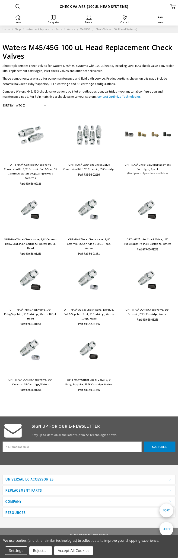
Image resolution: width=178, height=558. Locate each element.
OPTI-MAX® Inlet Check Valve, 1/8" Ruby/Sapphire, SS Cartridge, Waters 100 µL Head (30, 314)
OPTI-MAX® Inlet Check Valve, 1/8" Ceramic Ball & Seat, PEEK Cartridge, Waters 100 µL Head (30, 244)
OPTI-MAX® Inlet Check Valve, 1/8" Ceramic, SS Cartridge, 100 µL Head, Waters (89, 244)
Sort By (8, 105)
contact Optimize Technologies (119, 96)
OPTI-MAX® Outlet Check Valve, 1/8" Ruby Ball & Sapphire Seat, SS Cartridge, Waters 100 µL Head (89, 314)
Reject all (40, 550)
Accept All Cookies (73, 550)
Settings (16, 550)
